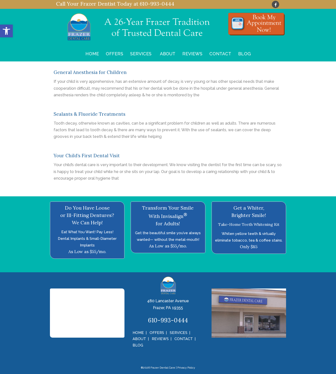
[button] (6, 31)
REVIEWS (192, 53)
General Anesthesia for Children (90, 72)
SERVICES (141, 53)
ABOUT (167, 53)
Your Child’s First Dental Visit (87, 155)
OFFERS (114, 53)
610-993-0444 (157, 3)
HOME (92, 53)
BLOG (244, 53)
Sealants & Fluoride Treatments (89, 114)
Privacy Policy (186, 367)
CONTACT (220, 53)
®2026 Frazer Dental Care (158, 367)
